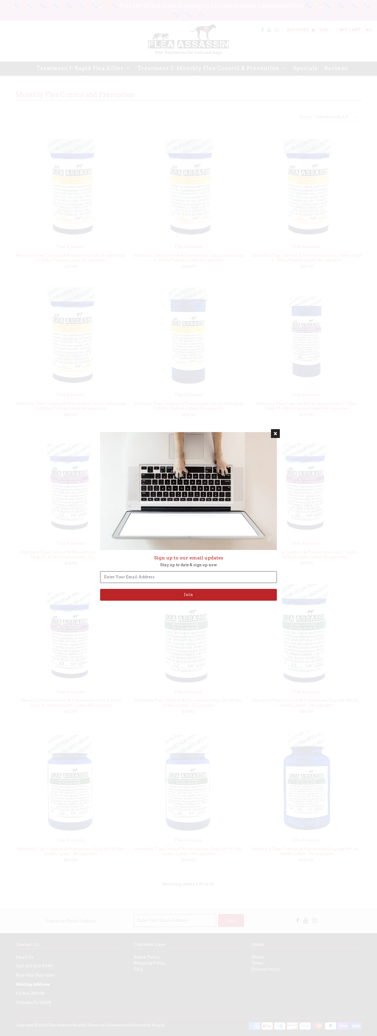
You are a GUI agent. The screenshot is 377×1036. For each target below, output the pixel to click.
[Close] (275, 433)
